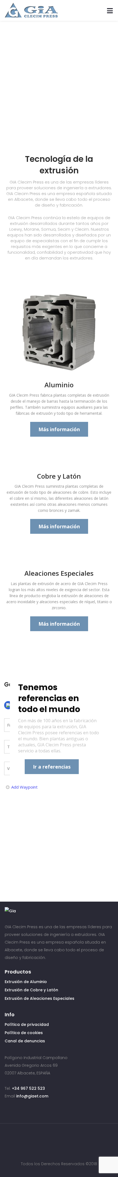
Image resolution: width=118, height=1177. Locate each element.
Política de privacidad (27, 1024)
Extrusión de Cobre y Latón (31, 990)
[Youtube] (54, 1137)
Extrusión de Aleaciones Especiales (39, 998)
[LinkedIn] (65, 1137)
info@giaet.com (32, 1096)
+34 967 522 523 (28, 1088)
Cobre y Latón (59, 476)
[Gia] (31, 10)
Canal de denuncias (25, 1041)
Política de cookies (24, 1032)
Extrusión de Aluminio (26, 981)
